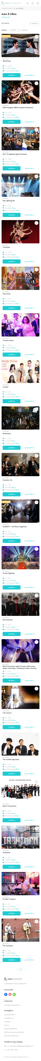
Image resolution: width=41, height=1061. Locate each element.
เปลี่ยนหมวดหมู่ (6, 17)
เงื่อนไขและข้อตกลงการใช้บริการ (14, 1032)
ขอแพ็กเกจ (11, 75)
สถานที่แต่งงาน (8, 1018)
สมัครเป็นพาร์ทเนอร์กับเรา (12, 1005)
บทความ (6, 1025)
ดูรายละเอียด (29, 75)
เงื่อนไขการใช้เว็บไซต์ (10, 1029)
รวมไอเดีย (7, 1022)
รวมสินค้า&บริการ (9, 1015)
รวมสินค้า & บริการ (7, 8)
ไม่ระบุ (13, 68)
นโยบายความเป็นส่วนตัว (11, 1036)
